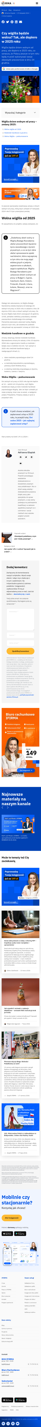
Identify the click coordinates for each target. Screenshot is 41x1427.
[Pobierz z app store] (7, 1233)
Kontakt (4, 1299)
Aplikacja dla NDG (30, 1306)
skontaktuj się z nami (22, 594)
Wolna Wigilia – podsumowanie (16, 136)
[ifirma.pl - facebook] (3, 1423)
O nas (3, 1283)
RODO (12, 1410)
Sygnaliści (5, 1410)
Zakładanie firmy (30, 1283)
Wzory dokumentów (8, 1335)
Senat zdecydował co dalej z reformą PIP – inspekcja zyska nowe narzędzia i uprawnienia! (20, 943)
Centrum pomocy (7, 1328)
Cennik (4, 1286)
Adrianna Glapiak (9, 13)
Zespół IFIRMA (11, 1096)
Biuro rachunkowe (30, 1289)
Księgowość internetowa (32, 1296)
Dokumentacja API (7, 1341)
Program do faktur (30, 1299)
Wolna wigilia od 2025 (12, 129)
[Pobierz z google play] (20, 1233)
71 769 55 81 (34, 1375)
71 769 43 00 (34, 1386)
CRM (26, 1309)
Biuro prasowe (6, 1296)
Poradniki (4, 1332)
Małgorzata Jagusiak (13, 1024)
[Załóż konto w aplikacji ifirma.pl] (20, 164)
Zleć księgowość (12, 1218)
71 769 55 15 (34, 1364)
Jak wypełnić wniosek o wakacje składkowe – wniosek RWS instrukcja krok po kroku (20, 1010)
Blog (3, 1325)
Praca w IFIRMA (6, 1289)
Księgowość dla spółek (31, 1293)
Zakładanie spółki (30, 1286)
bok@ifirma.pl (6, 1364)
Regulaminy (5, 1406)
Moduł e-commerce (31, 1302)
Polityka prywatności (17, 1406)
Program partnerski (7, 1302)
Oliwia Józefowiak (12, 971)
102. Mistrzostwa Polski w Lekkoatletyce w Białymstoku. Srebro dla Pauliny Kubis (20, 1134)
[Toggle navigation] (37, 3)
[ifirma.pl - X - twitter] (8, 1423)
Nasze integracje (6, 1338)
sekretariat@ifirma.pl (8, 1386)
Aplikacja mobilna (30, 1312)
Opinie (4, 1293)
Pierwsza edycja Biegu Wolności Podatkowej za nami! (16, 1063)
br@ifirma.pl (5, 1375)
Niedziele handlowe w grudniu (15, 133)
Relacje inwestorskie (32, 1406)
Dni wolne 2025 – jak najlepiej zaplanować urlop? (22, 420)
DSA (17, 1410)
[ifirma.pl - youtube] (17, 1423)
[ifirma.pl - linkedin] (13, 1423)
